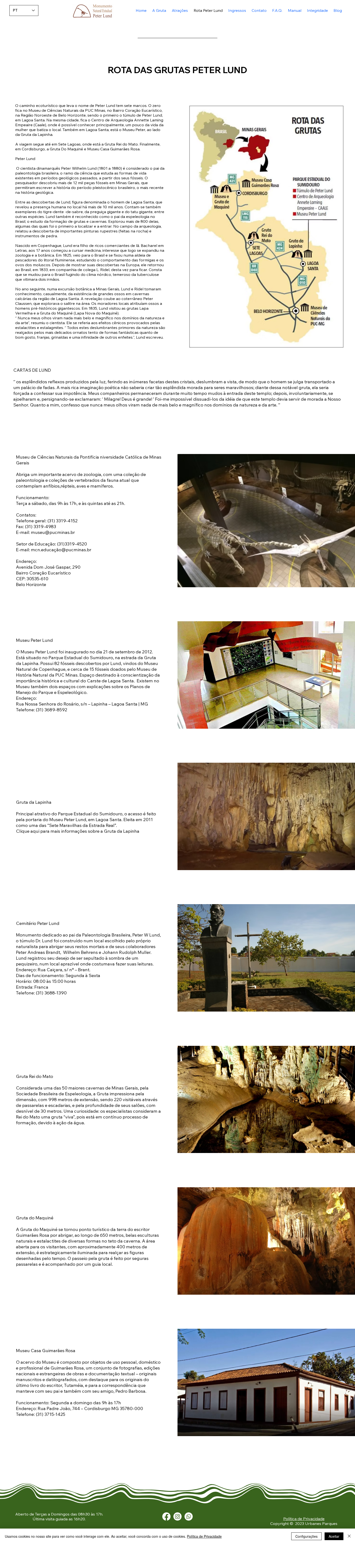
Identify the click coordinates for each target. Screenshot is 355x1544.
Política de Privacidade (304, 1518)
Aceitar (334, 1536)
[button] (179, 10)
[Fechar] (349, 1536)
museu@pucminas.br (53, 532)
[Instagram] (177, 1516)
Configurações (306, 1536)
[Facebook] (166, 1516)
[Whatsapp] (189, 1516)
